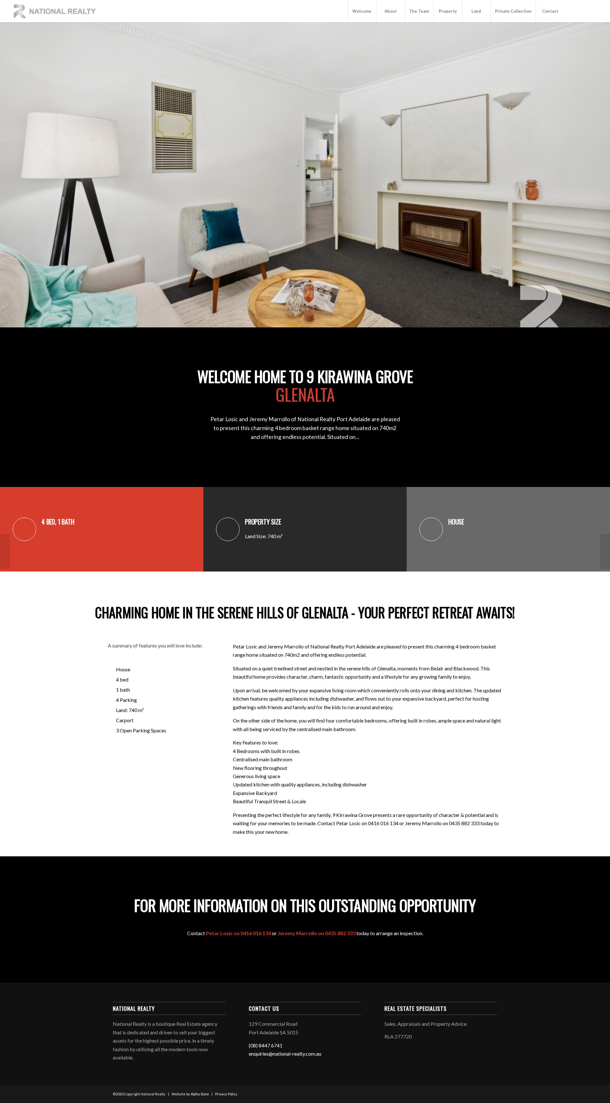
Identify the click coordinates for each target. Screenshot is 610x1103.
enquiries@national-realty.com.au (285, 1054)
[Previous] (15, 174)
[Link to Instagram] (583, 11)
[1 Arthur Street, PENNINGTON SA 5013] (605, 551)
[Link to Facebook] (574, 11)
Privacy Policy (226, 1094)
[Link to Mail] (593, 11)
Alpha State (200, 1094)
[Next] (594, 174)
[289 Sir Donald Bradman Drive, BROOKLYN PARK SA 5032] (5, 551)
